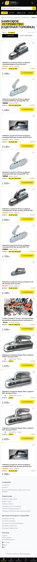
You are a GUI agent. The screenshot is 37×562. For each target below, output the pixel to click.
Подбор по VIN (21, 12)
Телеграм (30, 12)
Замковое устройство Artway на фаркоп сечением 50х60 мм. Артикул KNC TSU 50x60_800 (16, 100)
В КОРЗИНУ (28, 73)
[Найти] (34, 8)
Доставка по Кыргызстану (10, 528)
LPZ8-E (11, 361)
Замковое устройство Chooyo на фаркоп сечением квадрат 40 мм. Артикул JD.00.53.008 (16, 64)
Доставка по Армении (8, 521)
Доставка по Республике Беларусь (12, 523)
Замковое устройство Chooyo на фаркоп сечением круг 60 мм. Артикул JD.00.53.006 (17, 209)
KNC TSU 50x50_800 (15, 251)
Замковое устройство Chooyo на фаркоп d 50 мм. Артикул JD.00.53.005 (17, 282)
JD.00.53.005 (13, 288)
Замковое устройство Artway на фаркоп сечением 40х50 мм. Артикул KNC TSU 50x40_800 (16, 173)
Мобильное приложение (9, 499)
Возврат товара (7, 501)
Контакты (5, 487)
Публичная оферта (7, 504)
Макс (5, 545)
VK (5, 547)
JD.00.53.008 (13, 68)
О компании (5, 485)
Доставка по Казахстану (9, 525)
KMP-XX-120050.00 (14, 324)
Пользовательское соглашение (11, 506)
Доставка (12, 12)
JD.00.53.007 (13, 142)
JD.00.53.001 (13, 471)
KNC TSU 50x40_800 (15, 178)
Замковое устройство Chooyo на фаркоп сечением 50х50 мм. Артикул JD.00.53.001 (16, 465)
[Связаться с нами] (33, 3)
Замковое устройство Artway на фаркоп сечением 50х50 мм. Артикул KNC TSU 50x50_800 (16, 247)
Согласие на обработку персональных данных (16, 511)
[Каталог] (2, 3)
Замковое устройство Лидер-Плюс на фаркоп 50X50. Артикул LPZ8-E (18, 356)
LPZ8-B (11, 434)
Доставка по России (8, 518)
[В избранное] (33, 43)
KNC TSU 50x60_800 (15, 105)
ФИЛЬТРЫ (10, 35)
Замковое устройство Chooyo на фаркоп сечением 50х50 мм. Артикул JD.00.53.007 (17, 136)
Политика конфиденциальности (11, 508)
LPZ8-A (11, 397)
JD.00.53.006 (13, 215)
